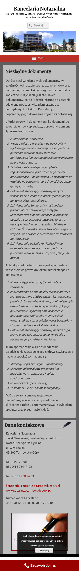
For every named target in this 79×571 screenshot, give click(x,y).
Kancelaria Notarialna (39, 9)
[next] (71, 42)
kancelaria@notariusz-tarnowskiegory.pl (33, 485)
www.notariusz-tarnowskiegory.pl (28, 490)
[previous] (7, 42)
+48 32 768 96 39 (22, 476)
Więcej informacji (46, 546)
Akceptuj (44, 550)
